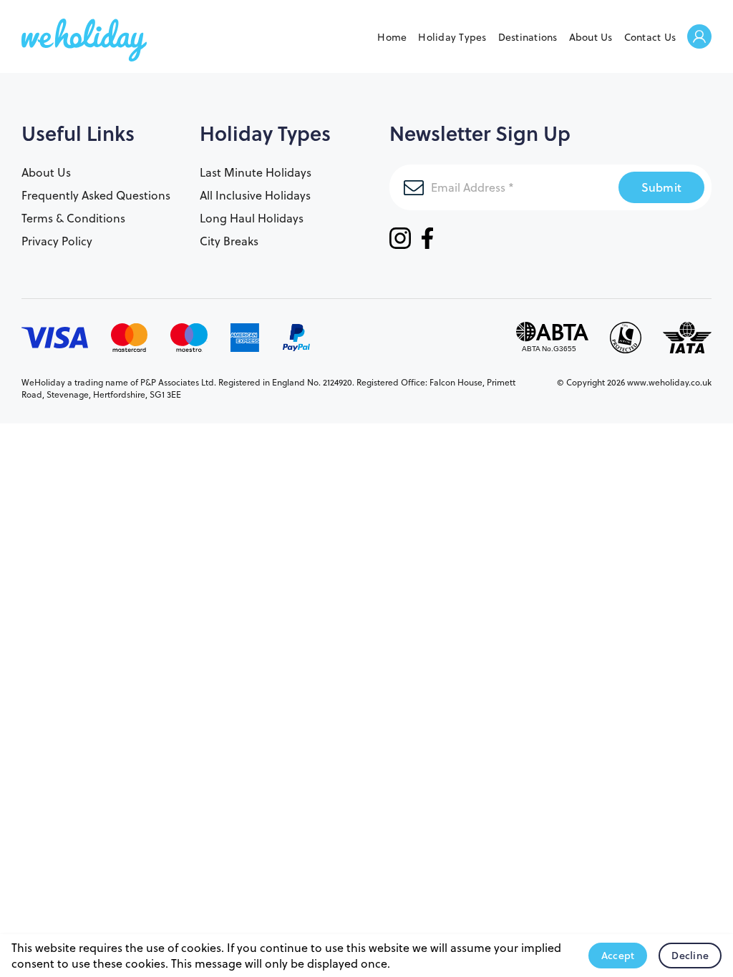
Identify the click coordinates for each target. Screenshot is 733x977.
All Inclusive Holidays (255, 195)
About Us (591, 37)
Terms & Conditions (73, 218)
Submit (661, 187)
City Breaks (229, 241)
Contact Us (650, 37)
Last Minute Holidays (255, 172)
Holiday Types (452, 37)
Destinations (528, 37)
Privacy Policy (56, 241)
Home (392, 37)
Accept (618, 955)
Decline (690, 955)
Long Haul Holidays (252, 218)
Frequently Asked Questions (95, 195)
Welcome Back (699, 37)
